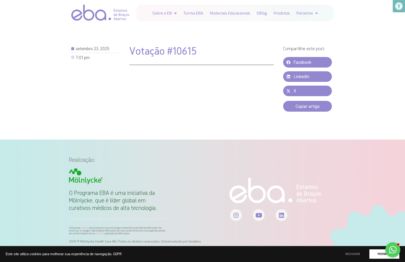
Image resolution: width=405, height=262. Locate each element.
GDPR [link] (117, 254)
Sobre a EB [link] (162, 13)
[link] (399, 6)
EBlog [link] (262, 13)
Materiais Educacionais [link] (230, 13)
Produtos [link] (282, 13)
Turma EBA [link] (193, 13)
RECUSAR (352, 254)
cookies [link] (85, 227)
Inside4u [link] (194, 241)
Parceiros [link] (304, 13)
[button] (307, 62)
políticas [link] (99, 233)
